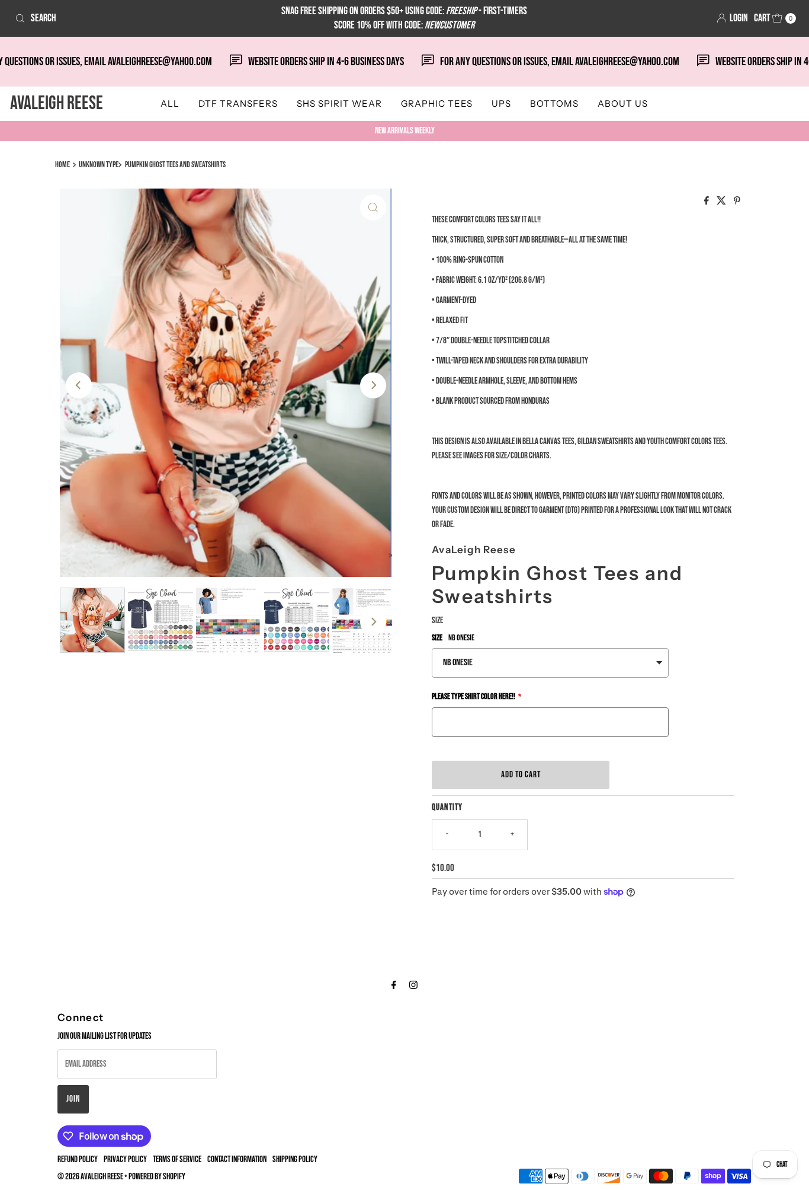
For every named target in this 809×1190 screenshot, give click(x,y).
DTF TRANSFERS (238, 103)
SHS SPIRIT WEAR (339, 103)
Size (437, 620)
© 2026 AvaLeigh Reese (90, 1176)
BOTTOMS (554, 103)
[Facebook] (393, 985)
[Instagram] (413, 985)
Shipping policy (294, 1159)
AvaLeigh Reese (56, 103)
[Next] (373, 385)
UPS (501, 103)
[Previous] (79, 385)
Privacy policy (125, 1159)
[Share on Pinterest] (737, 202)
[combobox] (138, 18)
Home (62, 165)
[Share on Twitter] (722, 202)
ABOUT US (623, 103)
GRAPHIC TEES (437, 103)
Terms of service (177, 1159)
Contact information (237, 1159)
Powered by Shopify (157, 1176)
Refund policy (77, 1159)
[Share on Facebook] (707, 202)
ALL (169, 103)
